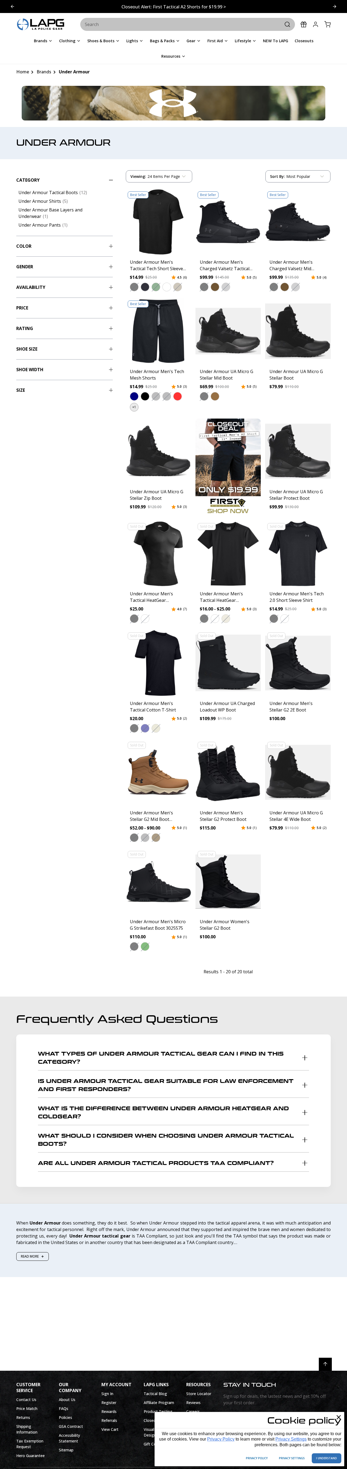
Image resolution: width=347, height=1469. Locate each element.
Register (108, 1402)
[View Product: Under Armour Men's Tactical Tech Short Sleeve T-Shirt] (158, 222)
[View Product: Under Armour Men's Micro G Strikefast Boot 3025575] (158, 881)
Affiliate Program (159, 1402)
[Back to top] (325, 1364)
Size (20, 390)
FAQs (63, 1408)
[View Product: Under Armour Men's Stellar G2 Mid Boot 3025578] (158, 772)
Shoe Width (29, 370)
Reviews (193, 1402)
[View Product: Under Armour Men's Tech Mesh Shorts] (158, 331)
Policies (65, 1417)
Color (23, 246)
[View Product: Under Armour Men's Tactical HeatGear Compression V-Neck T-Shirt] (158, 553)
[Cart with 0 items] (327, 24)
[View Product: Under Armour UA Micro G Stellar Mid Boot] (228, 331)
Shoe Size (26, 349)
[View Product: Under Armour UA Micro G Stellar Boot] (298, 331)
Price (22, 308)
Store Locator (198, 1393)
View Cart (109, 1429)
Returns (23, 1417)
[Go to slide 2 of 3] (12, 6)
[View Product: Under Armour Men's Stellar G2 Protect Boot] (228, 772)
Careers (193, 1411)
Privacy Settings (291, 1439)
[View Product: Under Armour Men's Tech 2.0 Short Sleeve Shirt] (298, 553)
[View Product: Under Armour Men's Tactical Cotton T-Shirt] (158, 663)
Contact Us (26, 1399)
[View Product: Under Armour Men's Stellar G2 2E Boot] (298, 663)
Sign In (107, 1393)
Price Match (26, 1408)
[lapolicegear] (40, 24)
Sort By (277, 177)
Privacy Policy (220, 1439)
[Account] (315, 24)
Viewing (138, 176)
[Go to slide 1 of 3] (334, 6)
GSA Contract (71, 1426)
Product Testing (158, 1411)
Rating (24, 328)
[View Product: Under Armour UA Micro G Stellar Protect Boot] (298, 451)
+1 (134, 407)
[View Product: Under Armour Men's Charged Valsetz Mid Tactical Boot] (298, 222)
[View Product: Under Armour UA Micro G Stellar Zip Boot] (158, 451)
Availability (30, 287)
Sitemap (66, 1449)
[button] (134, 287)
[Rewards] (303, 24)
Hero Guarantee (30, 1455)
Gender (24, 267)
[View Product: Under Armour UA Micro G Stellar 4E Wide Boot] (298, 772)
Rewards (109, 1411)
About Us (67, 1399)
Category (28, 180)
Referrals (109, 1420)
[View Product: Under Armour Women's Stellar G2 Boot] (228, 881)
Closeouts (153, 1420)
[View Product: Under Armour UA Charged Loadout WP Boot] (228, 663)
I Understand (326, 1458)
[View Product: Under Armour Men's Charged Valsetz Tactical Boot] (228, 222)
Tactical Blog (155, 1393)
